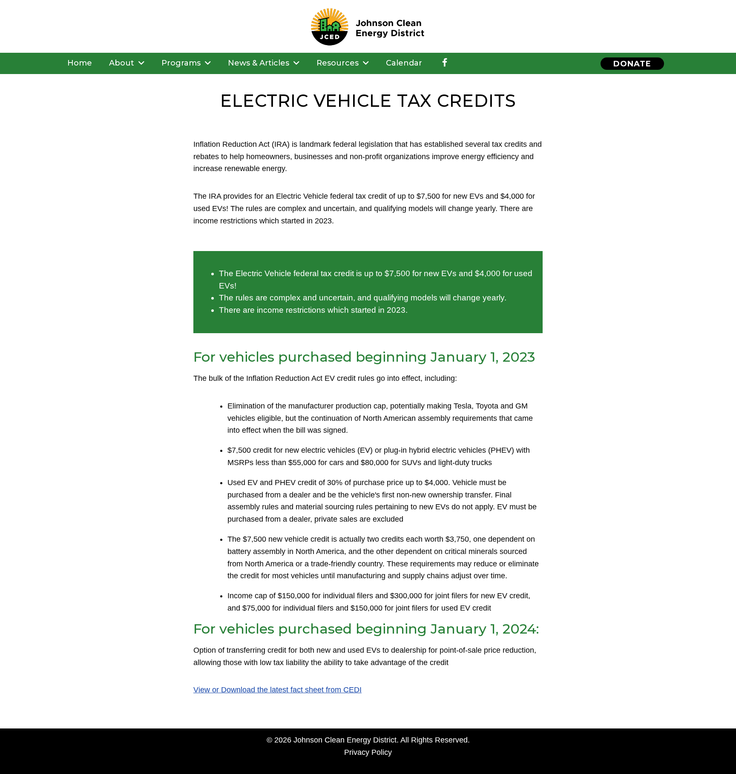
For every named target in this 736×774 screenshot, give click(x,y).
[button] (632, 63)
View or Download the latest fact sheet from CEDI (277, 689)
